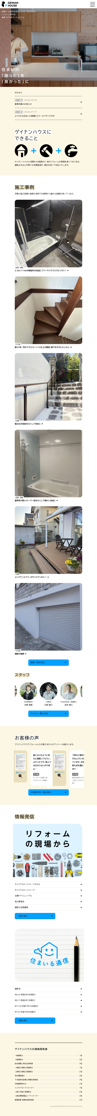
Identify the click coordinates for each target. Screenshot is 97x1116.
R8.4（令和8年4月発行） (25, 995)
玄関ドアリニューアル (23, 896)
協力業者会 (19, 901)
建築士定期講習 (21, 907)
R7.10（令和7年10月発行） (26, 1006)
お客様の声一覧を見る (41, 792)
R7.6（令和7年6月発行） (25, 1012)
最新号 (17, 989)
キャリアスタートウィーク (25, 890)
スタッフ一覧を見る (39, 713)
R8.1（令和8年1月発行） (25, 1000)
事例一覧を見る (38, 662)
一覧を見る (22, 916)
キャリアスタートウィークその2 (27, 884)
